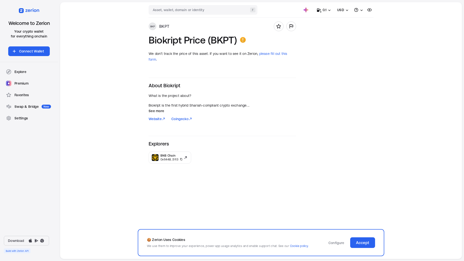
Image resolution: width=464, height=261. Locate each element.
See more (156, 111)
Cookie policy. (299, 245)
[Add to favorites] (278, 26)
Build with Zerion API (17, 250)
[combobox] (203, 9)
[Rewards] (306, 10)
